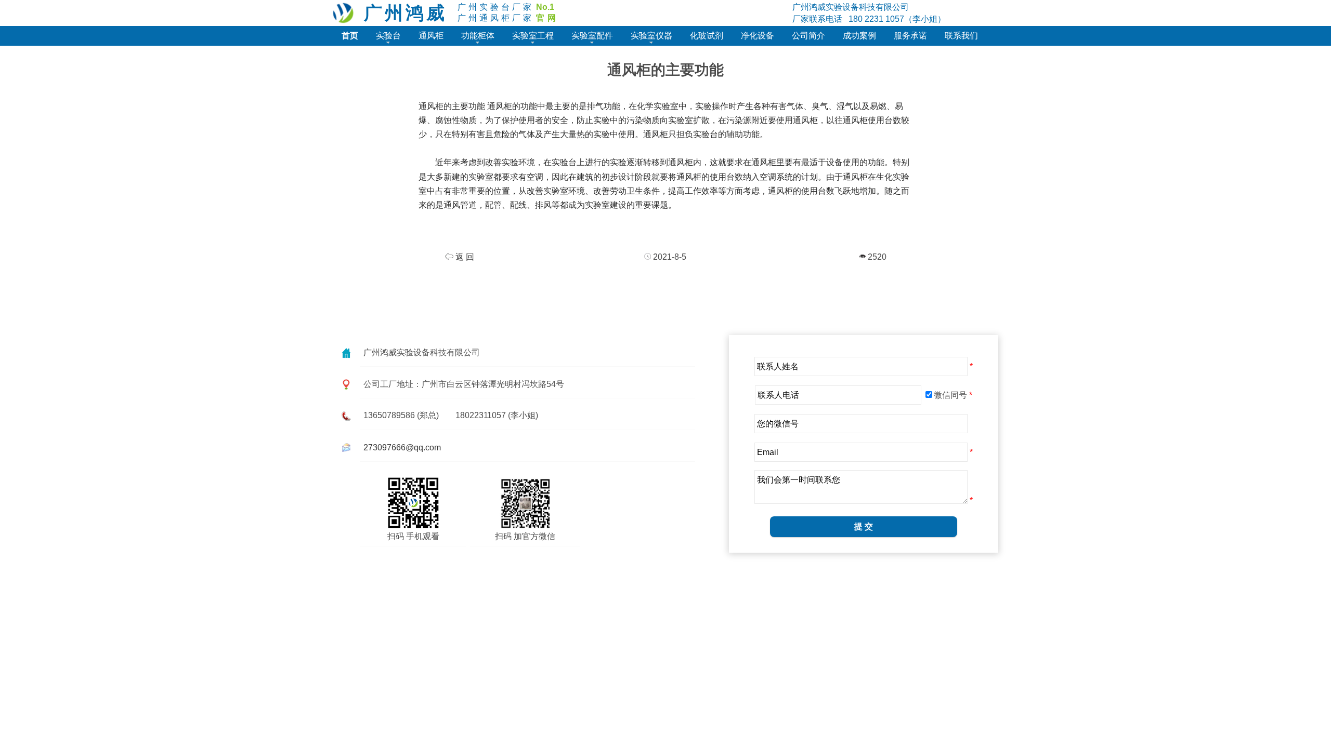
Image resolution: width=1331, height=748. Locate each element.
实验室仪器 (651, 35)
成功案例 (859, 35)
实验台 (388, 35)
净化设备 (757, 35)
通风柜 (431, 35)
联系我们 (961, 35)
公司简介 (808, 35)
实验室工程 (533, 35)
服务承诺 (910, 35)
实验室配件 (592, 35)
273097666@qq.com (402, 447)
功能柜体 (477, 35)
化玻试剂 (706, 35)
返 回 (463, 256)
